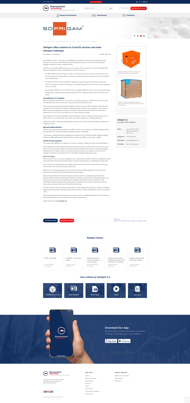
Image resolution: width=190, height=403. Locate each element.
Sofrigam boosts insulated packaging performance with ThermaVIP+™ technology (116, 260)
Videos (87, 386)
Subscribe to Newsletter (138, 8)
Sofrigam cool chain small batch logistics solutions (136, 259)
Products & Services (90, 378)
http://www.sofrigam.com (132, 144)
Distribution (131, 15)
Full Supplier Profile (50, 220)
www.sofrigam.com (61, 201)
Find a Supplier (47, 1)
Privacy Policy (89, 393)
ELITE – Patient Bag (50, 258)
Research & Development (68, 15)
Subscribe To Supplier (66, 220)
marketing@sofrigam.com (132, 140)
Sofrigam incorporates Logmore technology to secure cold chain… (93, 260)
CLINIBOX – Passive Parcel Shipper (73, 259)
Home (44, 41)
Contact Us (124, 8)
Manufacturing (102, 15)
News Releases (51, 41)
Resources (88, 383)
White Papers (89, 388)
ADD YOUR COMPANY (95, 2)
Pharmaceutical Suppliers (92, 391)
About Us (87, 375)
